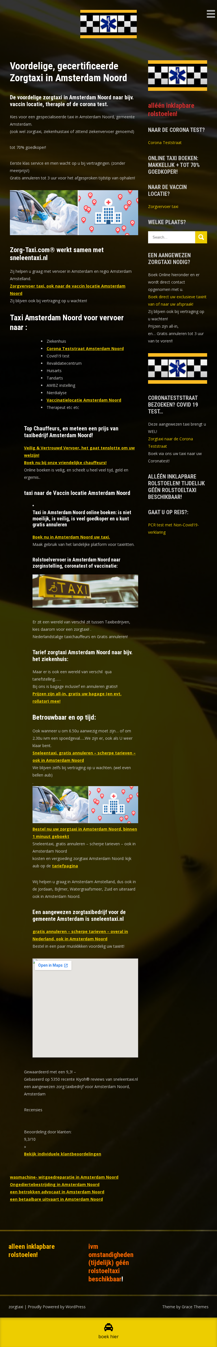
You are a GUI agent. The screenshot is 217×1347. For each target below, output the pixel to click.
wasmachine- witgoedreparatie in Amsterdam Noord (64, 1177)
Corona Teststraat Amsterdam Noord (85, 348)
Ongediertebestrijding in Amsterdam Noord (54, 1184)
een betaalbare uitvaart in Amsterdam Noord (56, 1199)
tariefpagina (65, 865)
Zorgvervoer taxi (163, 206)
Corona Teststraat (165, 142)
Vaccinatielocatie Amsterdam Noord (84, 400)
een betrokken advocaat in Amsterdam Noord (57, 1191)
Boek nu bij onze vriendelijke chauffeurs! (65, 462)
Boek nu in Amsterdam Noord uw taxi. (71, 537)
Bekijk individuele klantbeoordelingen (62, 1154)
